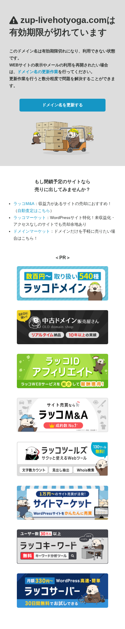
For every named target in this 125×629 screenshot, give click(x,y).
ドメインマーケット (31, 231)
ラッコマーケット (29, 217)
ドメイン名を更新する (62, 105)
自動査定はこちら (33, 210)
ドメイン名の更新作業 (37, 71)
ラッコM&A (23, 203)
